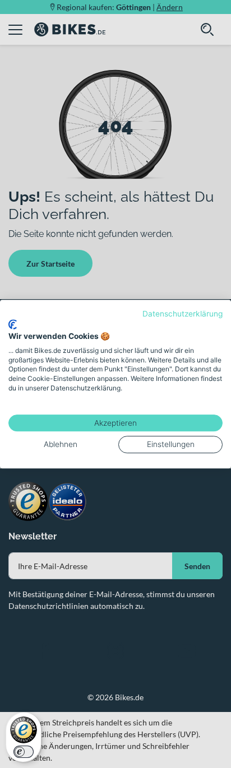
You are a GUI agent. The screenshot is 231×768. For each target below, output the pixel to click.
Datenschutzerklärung (182, 313)
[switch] (23, 752)
